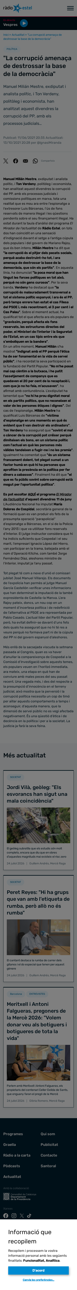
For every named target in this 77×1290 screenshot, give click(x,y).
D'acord (38, 1270)
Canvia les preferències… (38, 1279)
